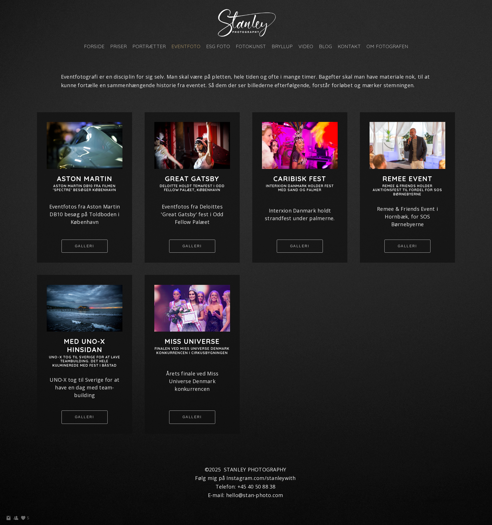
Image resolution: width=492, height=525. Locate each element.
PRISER (118, 46)
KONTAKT (349, 46)
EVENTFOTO (185, 46)
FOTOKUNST (251, 46)
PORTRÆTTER (149, 46)
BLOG (325, 46)
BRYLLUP (282, 46)
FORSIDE (94, 46)
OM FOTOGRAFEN (387, 46)
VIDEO (305, 46)
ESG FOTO (218, 46)
